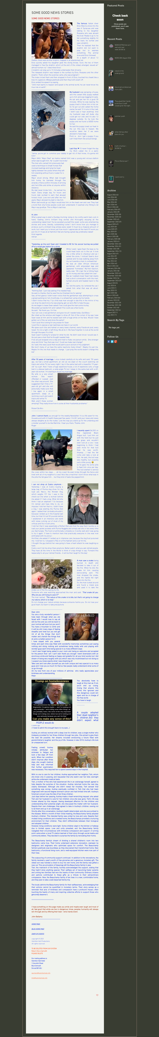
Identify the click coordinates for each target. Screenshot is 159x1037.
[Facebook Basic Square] (108, 341)
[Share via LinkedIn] (44, 988)
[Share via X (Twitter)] (38, 988)
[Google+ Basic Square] (115, 341)
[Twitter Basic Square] (112, 341)
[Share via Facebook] (33, 988)
